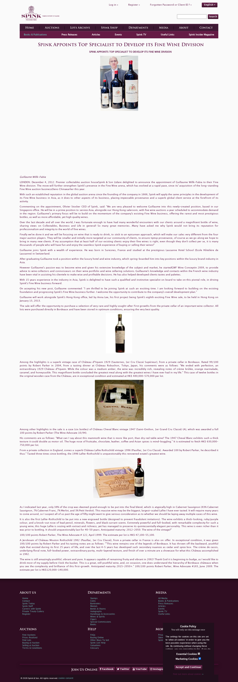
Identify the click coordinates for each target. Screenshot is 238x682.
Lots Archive (80, 28)
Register (26, 614)
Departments (138, 28)
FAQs (92, 635)
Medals (93, 606)
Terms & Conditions (32, 648)
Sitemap (162, 638)
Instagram (159, 669)
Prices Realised (29, 638)
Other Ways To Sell (99, 640)
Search (213, 17)
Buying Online (97, 638)
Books (93, 625)
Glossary (94, 648)
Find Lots (26, 640)
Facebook (107, 669)
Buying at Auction (30, 643)
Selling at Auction (30, 645)
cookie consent (65, 678)
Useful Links (167, 35)
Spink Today (28, 604)
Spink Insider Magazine (201, 35)
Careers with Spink (31, 609)
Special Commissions (100, 622)
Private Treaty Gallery (33, 611)
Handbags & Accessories (102, 614)
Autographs (96, 611)
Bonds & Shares (98, 609)
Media (163, 28)
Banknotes (95, 604)
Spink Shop (109, 28)
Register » (134, 5)
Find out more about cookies (188, 674)
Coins (93, 601)
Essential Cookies (187, 654)
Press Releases (69, 35)
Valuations (95, 645)
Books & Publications (35, 35)
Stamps (94, 598)
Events (118, 35)
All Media (162, 598)
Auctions (52, 28)
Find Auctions (29, 635)
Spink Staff (27, 606)
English (209, 5)
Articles (96, 35)
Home (29, 28)
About (184, 28)
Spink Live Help (98, 643)
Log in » (113, 5)
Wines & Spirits (97, 617)
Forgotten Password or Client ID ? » (171, 5)
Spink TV (141, 35)
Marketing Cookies (187, 659)
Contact (206, 28)
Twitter (124, 669)
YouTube (141, 669)
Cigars (93, 619)
